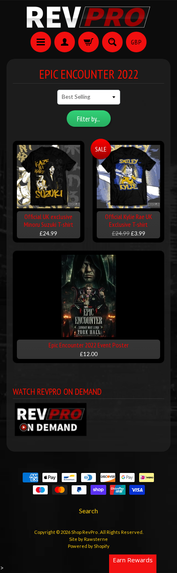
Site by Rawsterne (88, 539)
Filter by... (88, 118)
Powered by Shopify (88, 546)
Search (88, 511)
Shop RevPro (84, 532)
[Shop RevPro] (88, 17)
